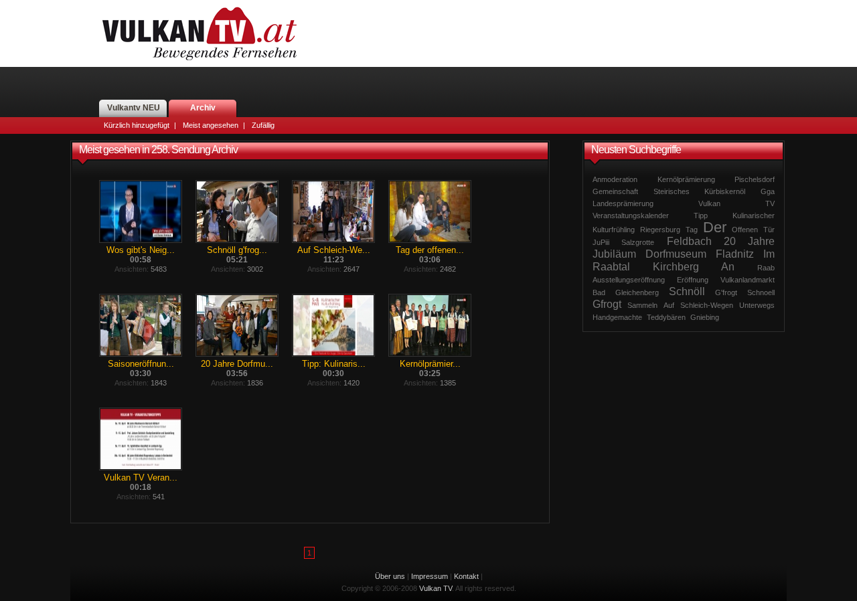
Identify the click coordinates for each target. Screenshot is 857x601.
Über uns (390, 576)
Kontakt (466, 576)
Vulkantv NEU (133, 107)
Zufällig (263, 125)
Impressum (429, 576)
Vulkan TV (199, 33)
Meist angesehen (210, 125)
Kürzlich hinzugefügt (136, 125)
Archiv (203, 107)
